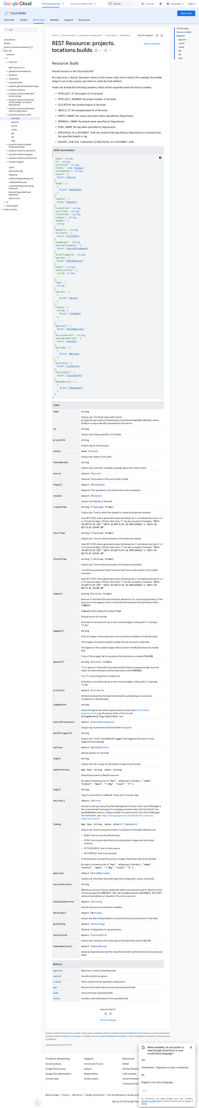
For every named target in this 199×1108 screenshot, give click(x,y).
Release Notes (91, 1074)
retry (56, 998)
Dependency (76, 387)
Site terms (77, 1095)
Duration (96, 593)
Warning (74, 353)
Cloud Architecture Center (135, 1078)
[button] (20, 51)
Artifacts (72, 236)
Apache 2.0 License (71, 1036)
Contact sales (52, 1078)
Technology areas (51, 3)
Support (69, 19)
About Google (52, 1095)
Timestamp (97, 506)
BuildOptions (74, 260)
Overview (9, 19)
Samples (54, 19)
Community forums (93, 1064)
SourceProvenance (77, 248)
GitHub (125, 1064)
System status (91, 1078)
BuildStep (75, 189)
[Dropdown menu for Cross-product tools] (96, 3)
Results (71, 201)
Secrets (71, 341)
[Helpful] (157, 35)
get (55, 987)
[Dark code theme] (160, 157)
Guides (24, 19)
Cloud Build (18, 13)
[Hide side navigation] (37, 1102)
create (57, 981)
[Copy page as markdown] (106, 50)
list (55, 992)
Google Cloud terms (94, 1095)
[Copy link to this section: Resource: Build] (81, 64)
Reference (38, 19)
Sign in (191, 3)
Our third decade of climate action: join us (127, 1095)
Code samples (129, 1074)
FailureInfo (74, 375)
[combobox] (122, 4)
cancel (57, 976)
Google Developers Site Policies (112, 1036)
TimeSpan (75, 313)
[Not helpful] (161, 35)
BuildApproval (75, 328)
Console (149, 3)
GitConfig (73, 366)
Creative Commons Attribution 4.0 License (130, 1033)
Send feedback (152, 43)
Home (54, 35)
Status (79, 167)
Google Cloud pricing (55, 1069)
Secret (73, 297)
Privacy (65, 1095)
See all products (53, 1064)
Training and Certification (134, 1083)
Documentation (68, 35)
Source (71, 177)
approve (57, 970)
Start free (186, 13)
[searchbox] (21, 29)
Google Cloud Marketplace (58, 1074)
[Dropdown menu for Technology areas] (64, 3)
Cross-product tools (81, 3)
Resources (84, 19)
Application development (90, 35)
